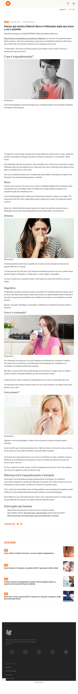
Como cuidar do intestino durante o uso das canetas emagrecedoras (29, 553)
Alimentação (11, 671)
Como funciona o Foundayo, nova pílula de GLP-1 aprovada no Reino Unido (31, 568)
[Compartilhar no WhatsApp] (18, 524)
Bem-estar (10, 678)
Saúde (6, 22)
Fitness (9, 675)
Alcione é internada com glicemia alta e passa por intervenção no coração (32, 515)
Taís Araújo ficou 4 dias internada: (35, 513)
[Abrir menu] (73, 3)
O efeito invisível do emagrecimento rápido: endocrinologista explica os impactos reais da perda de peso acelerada (30, 583)
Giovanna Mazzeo (30, 22)
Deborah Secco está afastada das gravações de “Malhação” (24, 38)
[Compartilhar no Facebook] (21, 524)
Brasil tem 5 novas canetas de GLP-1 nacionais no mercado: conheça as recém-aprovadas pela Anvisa (33, 598)
